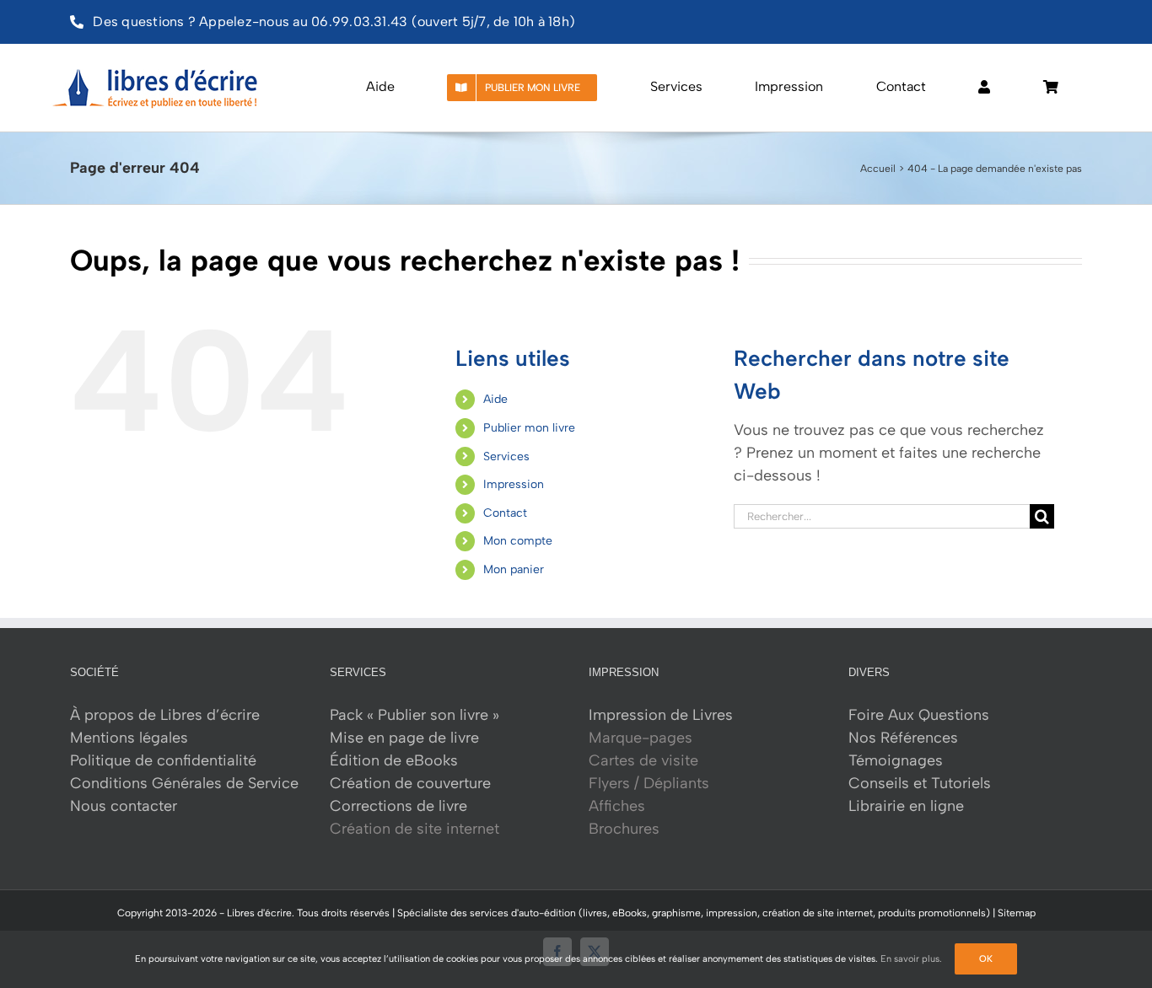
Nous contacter (123, 806)
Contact (505, 513)
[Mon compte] (984, 88)
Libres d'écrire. (260, 913)
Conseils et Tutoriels (919, 783)
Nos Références (903, 737)
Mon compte (517, 541)
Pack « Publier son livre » (414, 715)
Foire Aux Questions (918, 715)
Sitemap (1017, 913)
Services (506, 456)
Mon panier (513, 569)
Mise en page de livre (404, 737)
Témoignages (895, 760)
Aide (495, 399)
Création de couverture (410, 783)
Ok (986, 958)
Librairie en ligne (906, 806)
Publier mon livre (529, 428)
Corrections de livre (398, 806)
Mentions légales (129, 737)
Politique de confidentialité (163, 760)
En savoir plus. (911, 958)
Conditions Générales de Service (184, 783)
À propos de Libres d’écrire (165, 715)
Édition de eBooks (394, 760)
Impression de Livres (661, 715)
